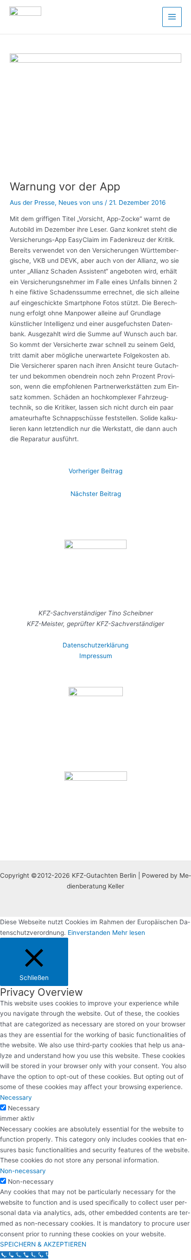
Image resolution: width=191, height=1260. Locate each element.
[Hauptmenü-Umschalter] (172, 17)
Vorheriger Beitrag (95, 471)
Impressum (95, 655)
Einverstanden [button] (89, 932)
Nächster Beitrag (95, 493)
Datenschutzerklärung (95, 645)
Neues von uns (80, 202)
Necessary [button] (16, 1097)
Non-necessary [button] (23, 1171)
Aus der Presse (32, 202)
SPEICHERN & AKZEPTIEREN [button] (43, 1244)
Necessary (24, 1108)
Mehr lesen (128, 932)
